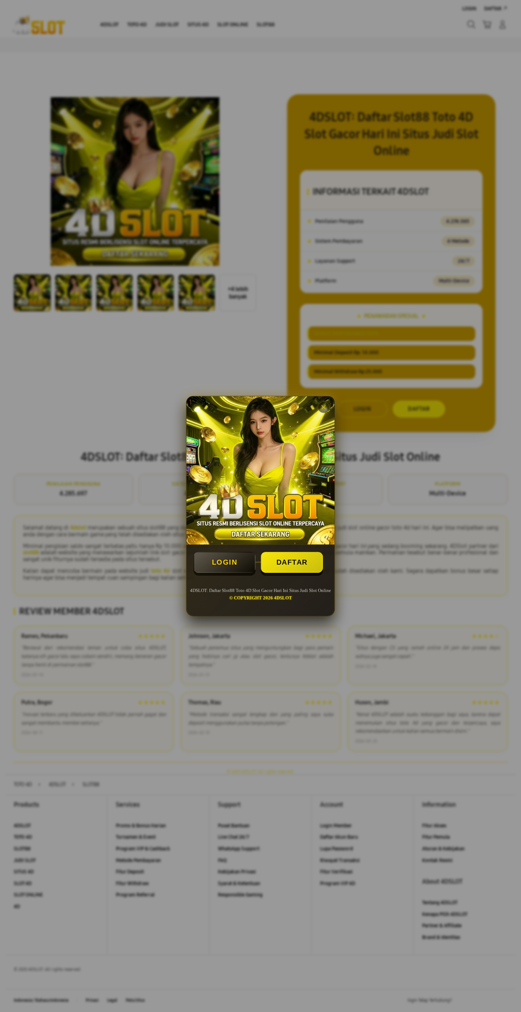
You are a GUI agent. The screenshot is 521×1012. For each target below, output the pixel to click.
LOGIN (224, 562)
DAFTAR (292, 562)
